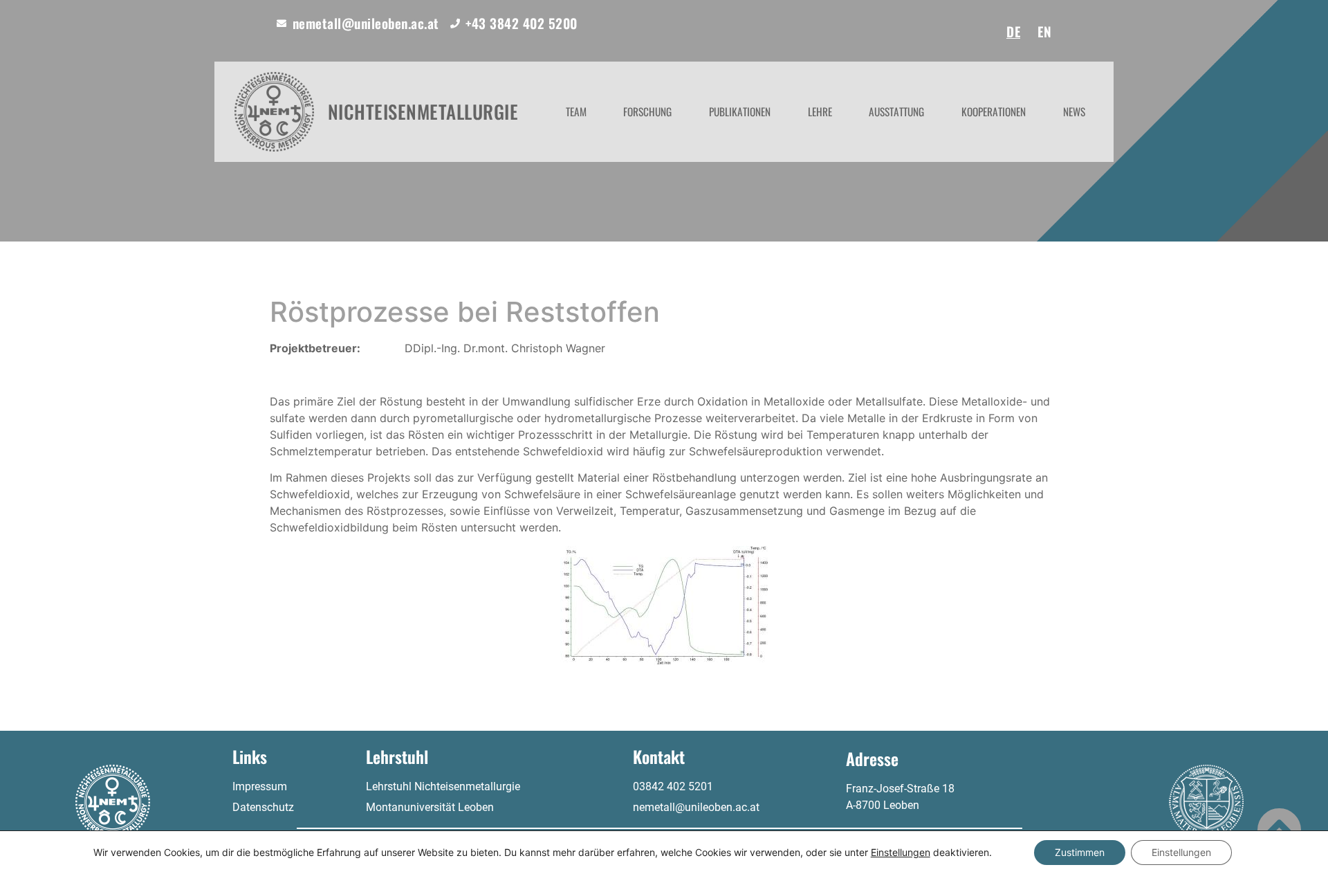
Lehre (820, 111)
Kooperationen (993, 111)
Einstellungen (900, 852)
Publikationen (740, 111)
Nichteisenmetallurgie (423, 111)
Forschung (647, 111)
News (1074, 111)
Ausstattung (896, 111)
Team (576, 111)
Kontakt (659, 756)
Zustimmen (1080, 852)
